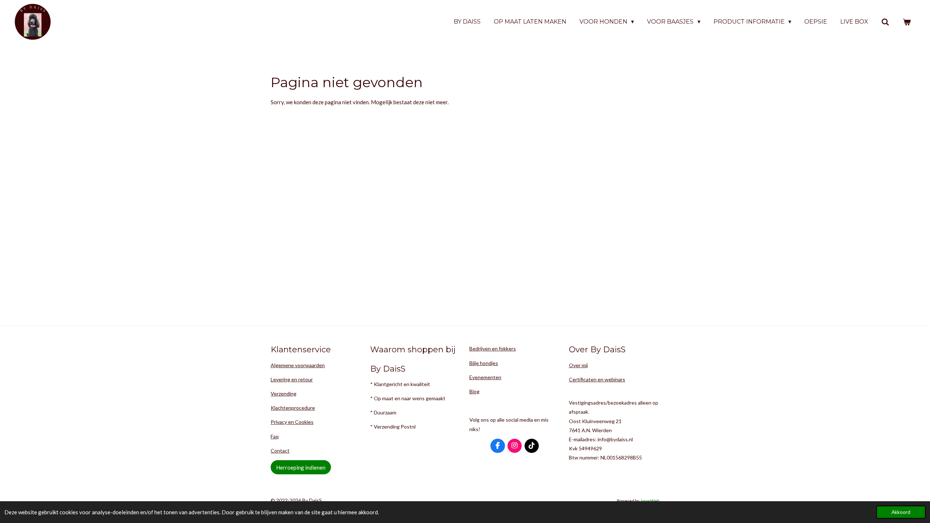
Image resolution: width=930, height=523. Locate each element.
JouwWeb (649, 500)
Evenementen (485, 377)
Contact (280, 450)
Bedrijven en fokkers (492, 348)
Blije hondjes (483, 363)
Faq (275, 436)
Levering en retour (292, 379)
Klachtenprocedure (293, 408)
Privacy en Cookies (292, 422)
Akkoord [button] (900, 512)
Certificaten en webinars (597, 379)
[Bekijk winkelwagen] (906, 22)
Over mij (578, 365)
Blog (474, 391)
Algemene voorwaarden (298, 365)
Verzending (283, 393)
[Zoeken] (885, 22)
